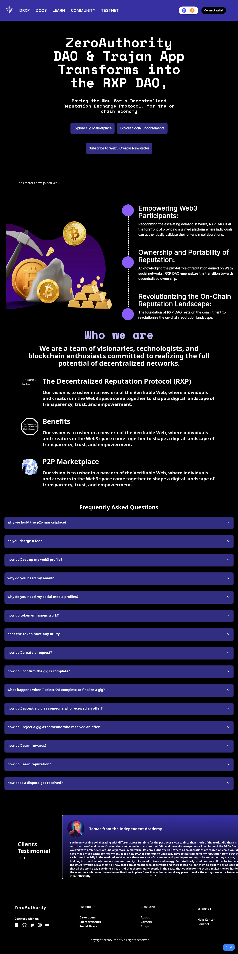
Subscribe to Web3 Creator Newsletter (119, 148)
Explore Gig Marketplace (92, 128)
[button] (151, 875)
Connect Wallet (213, 10)
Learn (59, 10)
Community (83, 10)
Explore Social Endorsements (142, 128)
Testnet (110, 10)
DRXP (24, 10)
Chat (229, 947)
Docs (41, 10)
